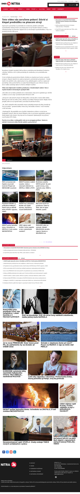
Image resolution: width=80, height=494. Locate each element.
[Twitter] (7, 452)
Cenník (32, 466)
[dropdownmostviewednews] (66, 33)
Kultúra (42, 9)
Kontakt (32, 463)
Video (48, 9)
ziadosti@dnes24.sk (58, 474)
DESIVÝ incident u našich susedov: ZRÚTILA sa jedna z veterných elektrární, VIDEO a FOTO (24, 275)
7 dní (69, 36)
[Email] (11, 452)
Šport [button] (34, 9)
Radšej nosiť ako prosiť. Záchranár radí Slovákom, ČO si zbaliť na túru (65, 68)
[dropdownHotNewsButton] (66, 72)
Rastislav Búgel (14, 16)
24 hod (73, 36)
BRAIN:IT (33, 486)
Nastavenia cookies (35, 471)
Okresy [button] (12, 9)
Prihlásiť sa (72, 5)
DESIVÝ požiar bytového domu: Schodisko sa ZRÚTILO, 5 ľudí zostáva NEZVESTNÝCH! (67, 39)
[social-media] (55, 477)
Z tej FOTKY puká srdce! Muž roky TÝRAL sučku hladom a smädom (19, 252)
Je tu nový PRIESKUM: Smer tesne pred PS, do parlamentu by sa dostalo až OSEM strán (24, 270)
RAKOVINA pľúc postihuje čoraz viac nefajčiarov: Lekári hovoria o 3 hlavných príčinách (67, 43)
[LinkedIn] (14, 452)
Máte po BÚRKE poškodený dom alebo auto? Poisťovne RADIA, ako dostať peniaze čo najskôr (25, 273)
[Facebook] (3, 452)
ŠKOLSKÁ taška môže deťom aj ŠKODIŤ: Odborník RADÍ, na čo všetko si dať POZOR (66, 60)
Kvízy (54, 9)
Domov (5, 9)
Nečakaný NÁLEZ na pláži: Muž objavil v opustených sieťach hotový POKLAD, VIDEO (23, 283)
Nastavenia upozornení (36, 474)
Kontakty (61, 9)
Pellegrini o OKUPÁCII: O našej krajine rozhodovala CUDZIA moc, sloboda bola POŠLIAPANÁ (25, 280)
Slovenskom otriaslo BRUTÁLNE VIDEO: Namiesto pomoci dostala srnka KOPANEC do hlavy (66, 21)
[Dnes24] (15, 3)
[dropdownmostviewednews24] (66, 51)
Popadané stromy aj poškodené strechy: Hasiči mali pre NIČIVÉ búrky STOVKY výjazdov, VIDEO (67, 47)
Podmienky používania (36, 468)
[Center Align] (66, 5)
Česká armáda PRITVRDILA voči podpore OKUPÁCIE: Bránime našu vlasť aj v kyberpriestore (25, 278)
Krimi (28, 9)
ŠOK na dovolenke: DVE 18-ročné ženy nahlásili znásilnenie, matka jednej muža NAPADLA (24, 268)
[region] (21, 4)
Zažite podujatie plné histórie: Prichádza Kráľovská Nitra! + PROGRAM (65, 26)
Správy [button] (20, 9)
